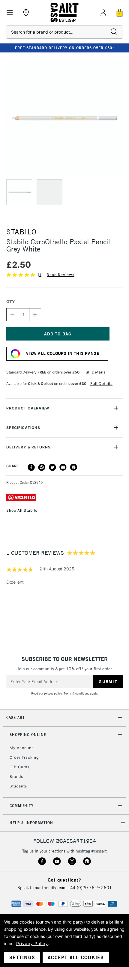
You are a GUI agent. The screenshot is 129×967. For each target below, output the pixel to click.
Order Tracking (24, 757)
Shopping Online (28, 734)
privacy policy (53, 693)
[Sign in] (103, 12)
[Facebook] (31, 467)
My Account (21, 747)
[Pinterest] (41, 467)
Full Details (94, 372)
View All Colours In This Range (62, 353)
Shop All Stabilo (22, 510)
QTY (10, 301)
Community (22, 805)
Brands (16, 776)
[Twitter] (52, 467)
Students (18, 786)
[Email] (63, 467)
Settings (22, 957)
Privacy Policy (32, 943)
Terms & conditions (76, 693)
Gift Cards (19, 767)
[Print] (73, 467)
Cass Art (15, 717)
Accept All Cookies (76, 957)
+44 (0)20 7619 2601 (90, 887)
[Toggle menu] (10, 12)
